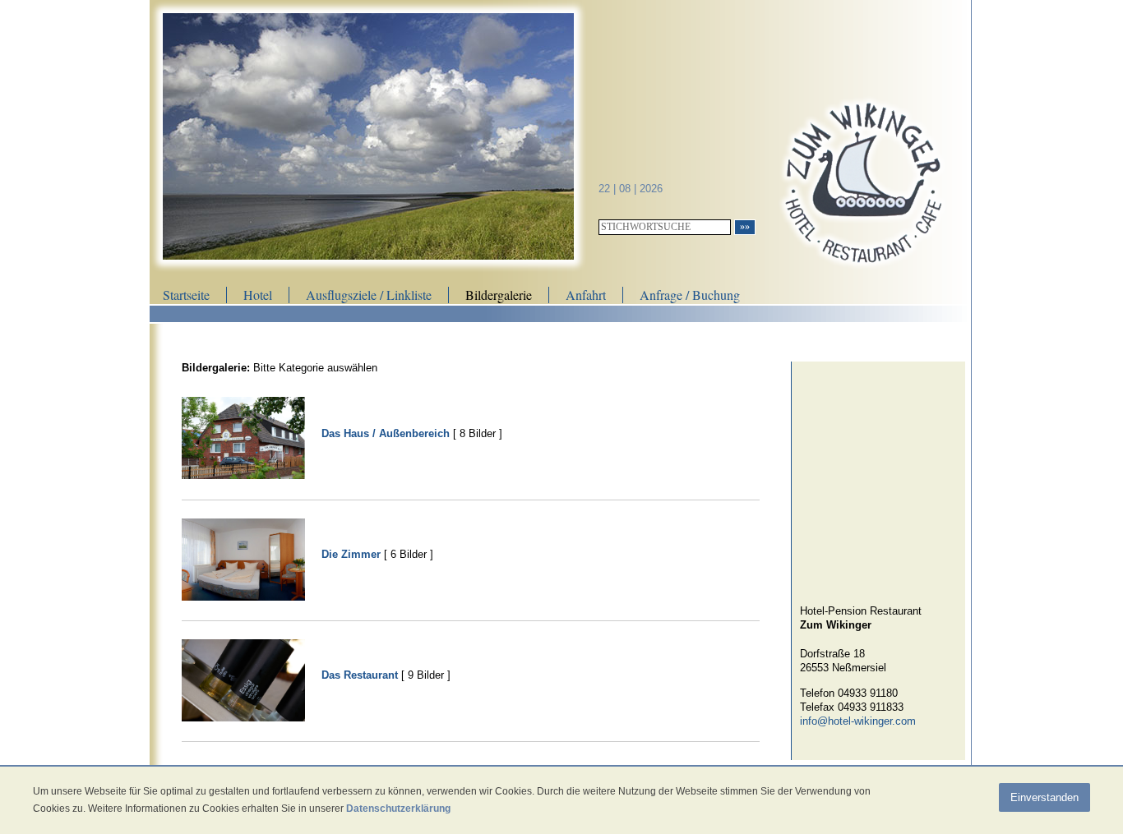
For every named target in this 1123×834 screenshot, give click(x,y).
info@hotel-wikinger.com (858, 721)
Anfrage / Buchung (690, 294)
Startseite (186, 294)
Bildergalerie (498, 294)
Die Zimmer (351, 554)
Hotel (257, 294)
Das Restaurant (359, 675)
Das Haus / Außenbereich (385, 433)
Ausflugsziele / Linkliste (369, 294)
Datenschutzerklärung (398, 808)
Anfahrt (586, 294)
